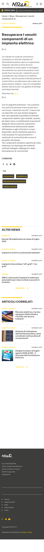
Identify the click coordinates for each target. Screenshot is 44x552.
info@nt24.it (6, 474)
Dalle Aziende (9, 507)
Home (4, 16)
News (6, 505)
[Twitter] (6, 519)
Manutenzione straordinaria (14, 181)
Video (6, 510)
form (16, 93)
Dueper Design (27, 532)
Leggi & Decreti (9, 502)
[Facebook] (3, 519)
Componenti (8, 176)
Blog (11, 16)
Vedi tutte (20, 288)
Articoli (6, 499)
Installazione (22, 176)
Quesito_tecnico (9, 186)
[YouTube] (9, 519)
